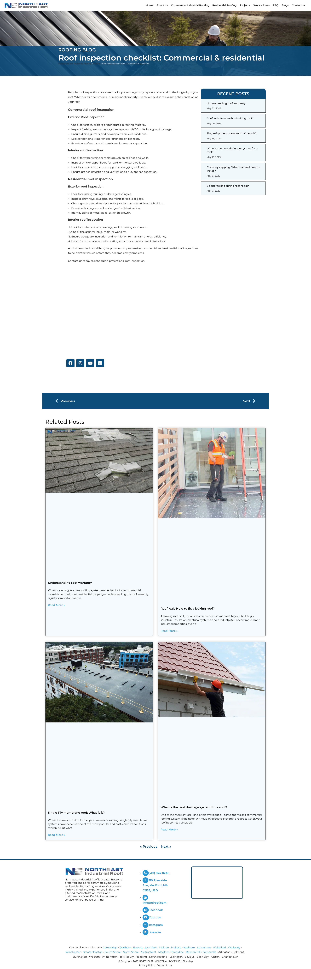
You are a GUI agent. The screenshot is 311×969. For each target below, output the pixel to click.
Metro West (148, 952)
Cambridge (110, 947)
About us (162, 5)
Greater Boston (93, 952)
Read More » (56, 605)
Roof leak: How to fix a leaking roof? (230, 118)
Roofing (96, 63)
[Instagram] (80, 363)
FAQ (275, 5)
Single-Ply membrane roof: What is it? (232, 133)
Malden (164, 947)
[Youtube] (90, 363)
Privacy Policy (147, 965)
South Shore (113, 952)
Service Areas (261, 5)
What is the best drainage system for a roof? (194, 807)
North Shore (131, 952)
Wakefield (219, 947)
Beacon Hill (193, 952)
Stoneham (204, 947)
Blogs (285, 5)
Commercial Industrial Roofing (190, 5)
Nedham (189, 947)
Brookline (177, 952)
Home (149, 5)
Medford (163, 952)
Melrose (176, 947)
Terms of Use (164, 965)
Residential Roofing (224, 5)
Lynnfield (151, 947)
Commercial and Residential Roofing (74, 63)
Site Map (188, 961)
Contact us (298, 5)
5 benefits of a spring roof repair (228, 185)
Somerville (209, 952)
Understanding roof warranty (226, 103)
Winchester (73, 952)
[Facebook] (70, 363)
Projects (245, 5)
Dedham (125, 947)
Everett (138, 947)
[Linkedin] (100, 363)
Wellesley (234, 947)
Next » (166, 846)
